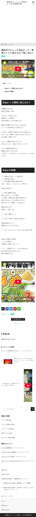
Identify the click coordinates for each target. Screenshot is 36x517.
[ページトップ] (32, 513)
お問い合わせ (5, 474)
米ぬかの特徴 (9, 91)
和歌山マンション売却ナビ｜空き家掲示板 (17, 3)
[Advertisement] (18, 24)
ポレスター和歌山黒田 (8, 437)
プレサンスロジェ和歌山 (8, 452)
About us (4, 470)
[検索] (33, 409)
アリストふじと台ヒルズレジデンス (12, 461)
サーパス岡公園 (6, 420)
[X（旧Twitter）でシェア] (3, 308)
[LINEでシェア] (19, 308)
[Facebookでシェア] (7, 308)
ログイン (20, 351)
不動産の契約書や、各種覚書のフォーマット (15, 479)
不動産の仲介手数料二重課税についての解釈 (17, 483)
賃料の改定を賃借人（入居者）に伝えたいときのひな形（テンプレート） (18, 488)
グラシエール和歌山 (7, 429)
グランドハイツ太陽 (7, 456)
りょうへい (18, 323)
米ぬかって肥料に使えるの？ (14, 88)
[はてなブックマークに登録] (11, 308)
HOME (5, 44)
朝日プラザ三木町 (6, 433)
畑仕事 (10, 44)
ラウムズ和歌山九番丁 (8, 424)
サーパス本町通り (6, 448)
